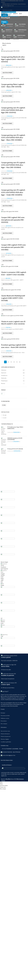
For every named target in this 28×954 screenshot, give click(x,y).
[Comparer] (7, 54)
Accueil (3, 39)
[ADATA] (14, 572)
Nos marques (4, 723)
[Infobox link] (14, 658)
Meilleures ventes (5, 718)
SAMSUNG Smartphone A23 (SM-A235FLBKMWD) (15, 438)
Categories (3, 21)
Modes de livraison (5, 733)
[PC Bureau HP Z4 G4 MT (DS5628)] (3, 451)
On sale (4, 415)
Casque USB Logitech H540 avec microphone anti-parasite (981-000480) (13, 247)
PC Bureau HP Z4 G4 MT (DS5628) (15, 448)
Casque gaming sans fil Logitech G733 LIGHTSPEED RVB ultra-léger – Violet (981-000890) (13, 192)
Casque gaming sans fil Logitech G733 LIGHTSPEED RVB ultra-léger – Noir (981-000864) (13, 164)
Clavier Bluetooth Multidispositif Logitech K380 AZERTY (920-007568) (13, 298)
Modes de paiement (5, 736)
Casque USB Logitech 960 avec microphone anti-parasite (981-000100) (13, 219)
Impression (3, 372)
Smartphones (4, 375)
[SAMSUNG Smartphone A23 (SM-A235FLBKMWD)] (3, 441)
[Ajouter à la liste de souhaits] (11, 54)
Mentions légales (5, 739)
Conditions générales (6, 742)
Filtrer (4, 405)
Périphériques (4, 380)
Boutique (3, 713)
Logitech (4, 45)
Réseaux (3, 383)
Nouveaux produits (5, 715)
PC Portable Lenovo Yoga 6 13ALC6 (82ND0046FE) (15, 427)
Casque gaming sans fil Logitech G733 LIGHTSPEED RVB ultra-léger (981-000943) (13, 110)
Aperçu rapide (3, 54)
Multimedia (3, 378)
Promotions (4, 721)
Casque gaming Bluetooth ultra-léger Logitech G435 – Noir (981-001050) (13, 59)
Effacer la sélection (6, 43)
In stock (4, 417)
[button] (7, 72)
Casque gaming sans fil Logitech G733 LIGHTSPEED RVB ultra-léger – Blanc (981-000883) (13, 137)
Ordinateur (3, 370)
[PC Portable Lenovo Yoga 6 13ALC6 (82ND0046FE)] (3, 430)
